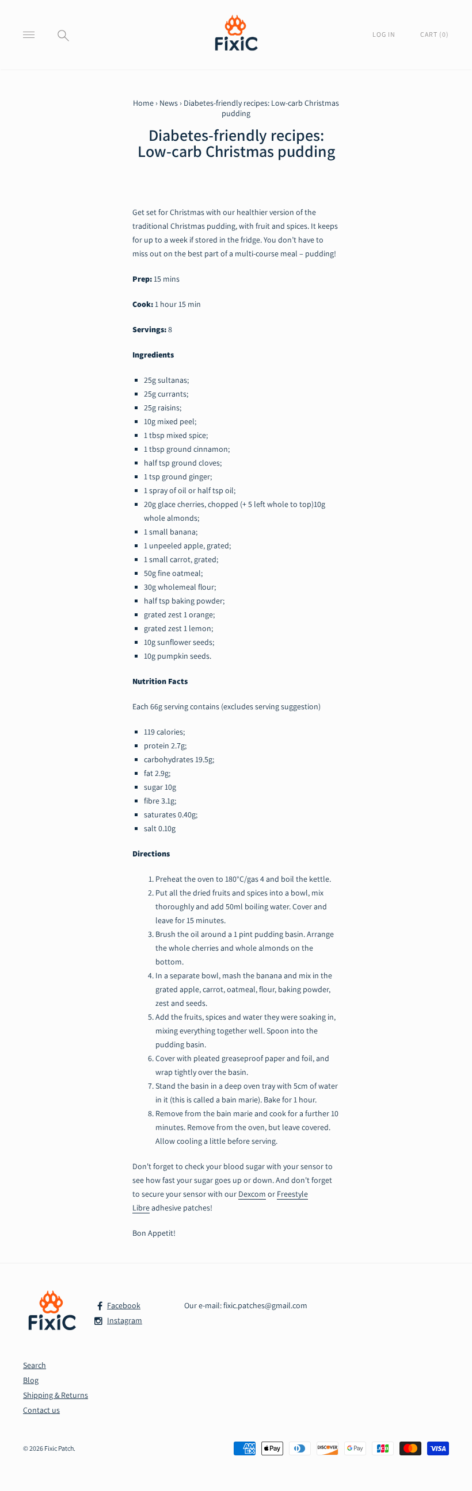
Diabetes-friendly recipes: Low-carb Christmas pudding (236, 143)
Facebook (123, 1305)
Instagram (124, 1320)
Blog (31, 1380)
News (168, 103)
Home (143, 103)
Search (34, 1365)
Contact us (41, 1410)
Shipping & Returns (55, 1395)
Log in (384, 34)
